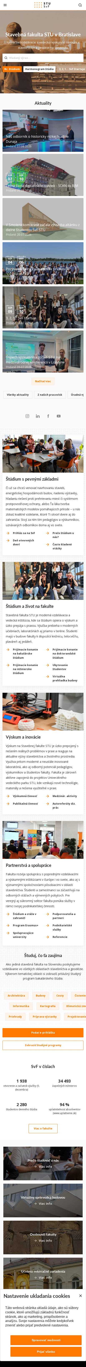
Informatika (21, 1006)
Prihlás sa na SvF (24, 533)
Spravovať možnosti (46, 1340)
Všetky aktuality (18, 395)
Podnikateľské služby (62, 927)
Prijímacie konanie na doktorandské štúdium (65, 653)
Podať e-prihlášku (43, 1032)
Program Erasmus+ (25, 925)
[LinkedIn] (37, 416)
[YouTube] (58, 416)
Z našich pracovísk (50, 395)
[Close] (80, 1296)
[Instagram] (27, 416)
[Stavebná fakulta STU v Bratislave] (42, 5)
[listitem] (43, 395)
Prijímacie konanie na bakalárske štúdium (25, 653)
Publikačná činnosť (25, 803)
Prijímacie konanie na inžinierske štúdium (25, 669)
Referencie (60, 937)
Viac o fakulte (43, 1128)
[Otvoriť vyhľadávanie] (80, 5)
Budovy (41, 995)
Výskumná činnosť (25, 796)
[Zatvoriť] (5, 5)
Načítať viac (43, 381)
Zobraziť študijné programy (43, 1045)
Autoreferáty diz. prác (64, 805)
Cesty (60, 995)
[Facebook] (48, 416)
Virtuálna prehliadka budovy (65, 678)
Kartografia (48, 1006)
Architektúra (16, 995)
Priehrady (15, 1016)
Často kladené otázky (62, 546)
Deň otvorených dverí (23, 542)
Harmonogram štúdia (39, 69)
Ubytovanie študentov (60, 667)
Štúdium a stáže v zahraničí (24, 916)
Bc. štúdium (12, 69)
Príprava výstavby (45, 1016)
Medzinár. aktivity (65, 796)
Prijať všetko (46, 1351)
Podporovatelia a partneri (64, 916)
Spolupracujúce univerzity (23, 935)
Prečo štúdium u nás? (63, 535)
